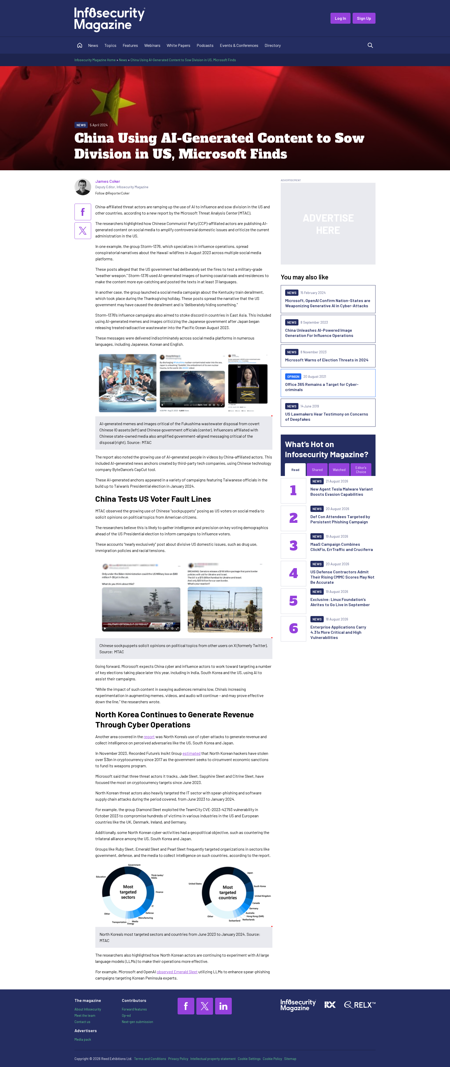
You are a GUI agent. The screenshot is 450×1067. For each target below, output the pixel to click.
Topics (110, 45)
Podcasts (205, 45)
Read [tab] (295, 470)
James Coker (107, 181)
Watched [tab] (339, 470)
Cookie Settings (249, 1059)
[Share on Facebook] (82, 212)
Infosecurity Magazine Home (95, 60)
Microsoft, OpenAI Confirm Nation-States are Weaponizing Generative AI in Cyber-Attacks (327, 303)
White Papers (178, 45)
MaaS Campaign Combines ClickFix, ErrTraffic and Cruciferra (341, 547)
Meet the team (84, 1015)
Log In (340, 18)
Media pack (82, 1039)
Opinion (293, 376)
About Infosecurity (87, 1009)
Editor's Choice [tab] (360, 470)
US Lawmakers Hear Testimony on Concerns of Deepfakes (326, 416)
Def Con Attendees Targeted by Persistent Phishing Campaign (340, 519)
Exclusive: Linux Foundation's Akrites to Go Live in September (340, 602)
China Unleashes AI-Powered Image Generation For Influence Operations (319, 333)
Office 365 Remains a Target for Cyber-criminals (322, 387)
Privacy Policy (178, 1059)
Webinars (152, 45)
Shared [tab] (317, 470)
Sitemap (290, 1059)
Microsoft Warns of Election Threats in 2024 (326, 359)
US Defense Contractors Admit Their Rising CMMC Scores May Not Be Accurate (342, 577)
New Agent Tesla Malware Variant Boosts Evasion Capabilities (341, 491)
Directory (273, 45)
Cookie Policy (272, 1059)
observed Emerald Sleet (177, 971)
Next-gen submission (137, 1022)
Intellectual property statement (213, 1059)
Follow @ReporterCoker (112, 193)
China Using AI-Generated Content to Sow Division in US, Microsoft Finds (183, 60)
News (93, 45)
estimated (192, 753)
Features (130, 45)
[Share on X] (82, 230)
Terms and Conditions (150, 1059)
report (149, 736)
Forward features (134, 1009)
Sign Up (364, 18)
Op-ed (126, 1015)
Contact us (82, 1022)
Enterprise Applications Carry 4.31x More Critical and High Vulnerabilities (338, 632)
